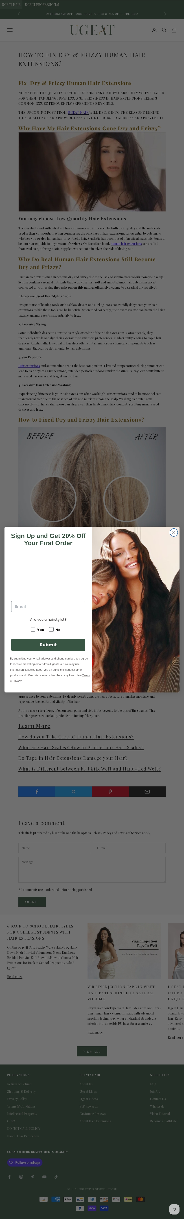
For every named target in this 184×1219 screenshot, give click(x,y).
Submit (48, 645)
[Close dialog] (174, 532)
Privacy (17, 681)
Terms (86, 675)
